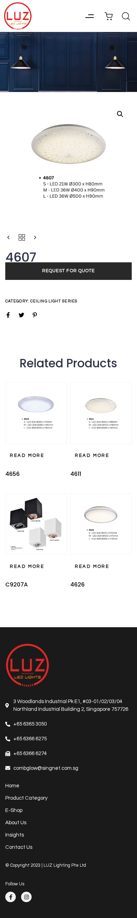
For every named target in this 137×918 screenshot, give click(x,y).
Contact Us (18, 847)
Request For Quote (68, 270)
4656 (12, 474)
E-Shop (13, 810)
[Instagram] (26, 897)
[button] (89, 16)
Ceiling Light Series (53, 301)
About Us (15, 822)
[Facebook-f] (10, 897)
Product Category (26, 798)
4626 (77, 585)
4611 (75, 474)
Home (12, 785)
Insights (14, 835)
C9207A (16, 585)
